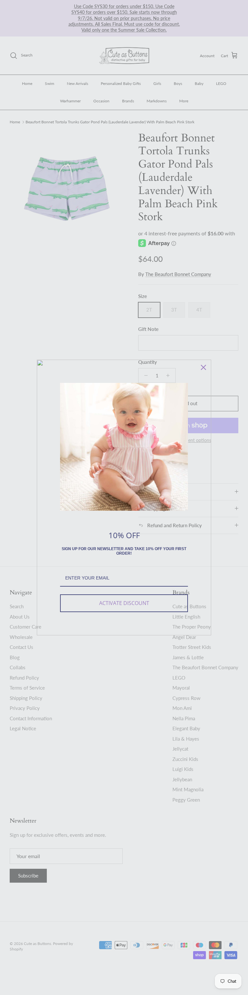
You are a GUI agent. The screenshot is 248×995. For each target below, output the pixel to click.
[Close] (203, 367)
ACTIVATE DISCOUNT (124, 603)
